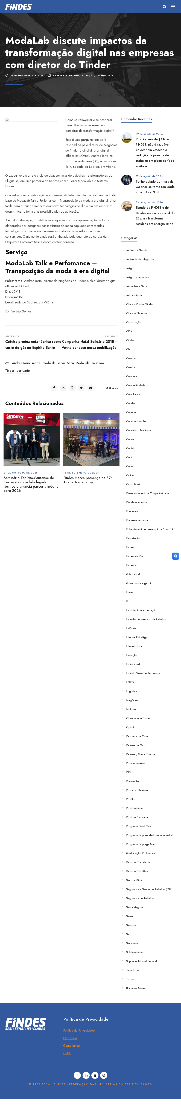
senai (61, 363)
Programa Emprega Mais (141, 844)
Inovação (87, 75)
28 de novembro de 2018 (26, 75)
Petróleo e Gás (135, 745)
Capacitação (133, 322)
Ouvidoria (70, 1038)
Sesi (128, 934)
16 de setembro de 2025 (81, 472)
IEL (128, 601)
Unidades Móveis (136, 988)
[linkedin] (86, 1075)
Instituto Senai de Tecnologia (143, 673)
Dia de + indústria (136, 502)
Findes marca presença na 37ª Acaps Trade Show (87, 480)
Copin (129, 457)
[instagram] (103, 1075)
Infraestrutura (134, 646)
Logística (131, 691)
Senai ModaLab (78, 363)
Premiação (132, 781)
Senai (129, 916)
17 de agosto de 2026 (149, 176)
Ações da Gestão (137, 250)
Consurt (130, 439)
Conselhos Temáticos (138, 430)
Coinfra (130, 367)
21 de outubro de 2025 (21, 472)
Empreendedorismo (66, 75)
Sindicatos (132, 943)
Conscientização (136, 421)
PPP (129, 772)
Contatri (130, 448)
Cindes (130, 340)
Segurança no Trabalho (140, 898)
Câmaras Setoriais (136, 313)
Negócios (132, 700)
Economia (132, 511)
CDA (129, 331)
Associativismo (134, 295)
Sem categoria (134, 907)
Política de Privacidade (79, 1030)
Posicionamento (135, 763)
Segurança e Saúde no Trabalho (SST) (149, 889)
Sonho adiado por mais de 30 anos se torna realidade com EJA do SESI (155, 187)
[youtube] (94, 1075)
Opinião (131, 727)
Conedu (131, 412)
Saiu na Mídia (134, 880)
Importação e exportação (141, 610)
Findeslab (132, 565)
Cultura (130, 475)
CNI (128, 349)
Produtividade (134, 808)
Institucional (133, 664)
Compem (131, 376)
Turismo (130, 979)
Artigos (130, 268)
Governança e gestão (139, 583)
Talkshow (97, 363)
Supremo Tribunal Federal (141, 961)
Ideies (129, 592)
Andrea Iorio (21, 363)
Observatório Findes (138, 718)
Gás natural (133, 574)
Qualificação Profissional (141, 853)
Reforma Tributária (137, 871)
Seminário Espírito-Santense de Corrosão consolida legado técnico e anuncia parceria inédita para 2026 (31, 484)
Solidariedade (134, 952)
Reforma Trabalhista (138, 862)
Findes (130, 547)
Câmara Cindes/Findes (140, 304)
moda (36, 363)
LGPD (130, 682)
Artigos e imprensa (137, 277)
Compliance (133, 394)
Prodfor (130, 799)
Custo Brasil (133, 484)
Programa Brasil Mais (138, 826)
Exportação (133, 538)
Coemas (131, 358)
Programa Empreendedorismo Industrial (149, 835)
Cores (129, 466)
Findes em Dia (134, 556)
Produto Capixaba (137, 817)
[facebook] (77, 1075)
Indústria (131, 628)
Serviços (131, 925)
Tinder (9, 370)
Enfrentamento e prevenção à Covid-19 (149, 529)
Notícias (131, 709)
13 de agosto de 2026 (149, 202)
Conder (130, 403)
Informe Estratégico (137, 637)
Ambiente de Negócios (140, 259)
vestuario (23, 370)
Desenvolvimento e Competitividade (147, 493)
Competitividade (135, 385)
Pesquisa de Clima (137, 736)
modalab (49, 363)
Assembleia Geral (136, 286)
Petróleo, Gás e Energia (140, 754)
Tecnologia (104, 75)
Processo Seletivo (137, 790)
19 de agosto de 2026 (149, 134)
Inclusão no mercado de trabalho (146, 619)
